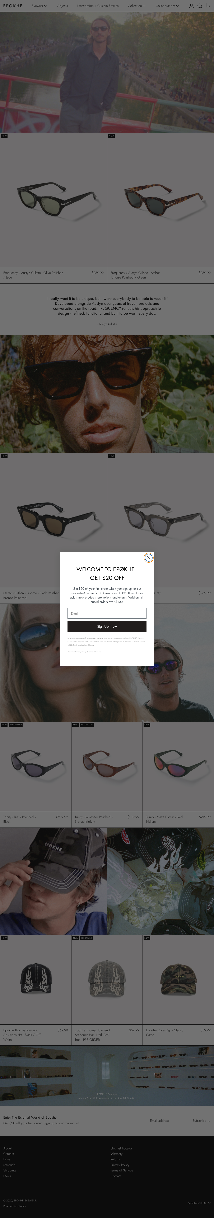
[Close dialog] (148, 557)
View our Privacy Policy (77, 651)
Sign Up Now (107, 626)
